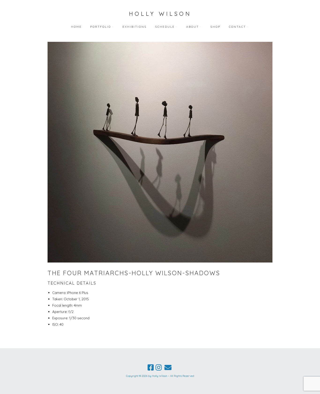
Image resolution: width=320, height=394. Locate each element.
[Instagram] (159, 367)
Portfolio (100, 26)
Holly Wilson (160, 13)
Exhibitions (135, 26)
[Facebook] (151, 367)
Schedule (165, 26)
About (192, 26)
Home (76, 26)
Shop (215, 26)
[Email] (168, 367)
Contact (237, 26)
